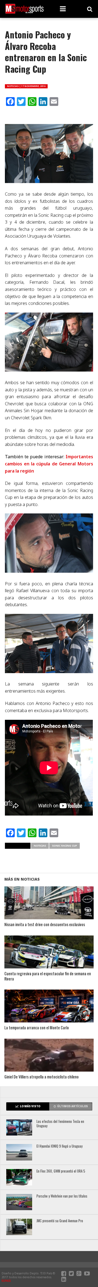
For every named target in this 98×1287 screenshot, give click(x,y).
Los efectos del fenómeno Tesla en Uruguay (60, 1123)
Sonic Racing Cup (64, 845)
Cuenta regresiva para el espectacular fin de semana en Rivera (47, 976)
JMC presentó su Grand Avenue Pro (59, 1221)
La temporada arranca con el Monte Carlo (36, 1027)
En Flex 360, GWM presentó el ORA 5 (60, 1171)
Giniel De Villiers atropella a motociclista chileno (41, 1077)
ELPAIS (6, 1281)
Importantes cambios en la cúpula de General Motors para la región (49, 464)
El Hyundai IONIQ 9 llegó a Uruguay (59, 1146)
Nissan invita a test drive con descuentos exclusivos (44, 924)
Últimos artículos (72, 1106)
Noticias (40, 845)
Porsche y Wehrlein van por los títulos (61, 1196)
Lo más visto (30, 1106)
